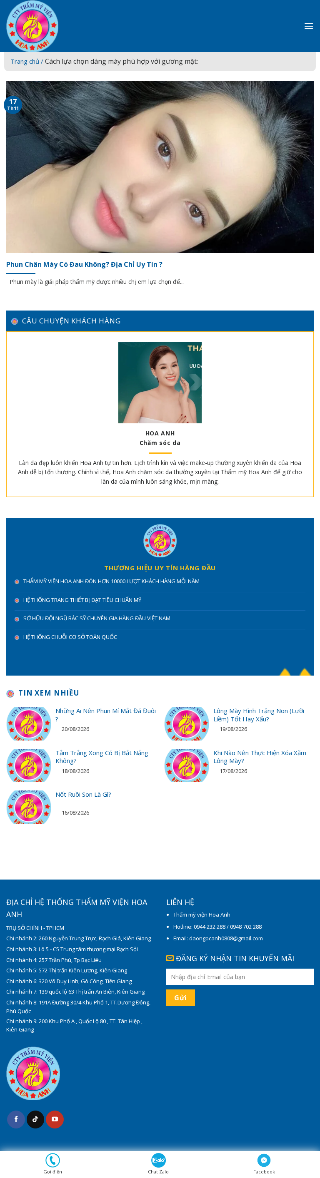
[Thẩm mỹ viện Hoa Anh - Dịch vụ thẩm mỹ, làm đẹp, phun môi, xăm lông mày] (66, 26)
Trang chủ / (27, 61)
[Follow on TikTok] (36, 1119)
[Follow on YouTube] (55, 1119)
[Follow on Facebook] (16, 1119)
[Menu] (309, 26)
